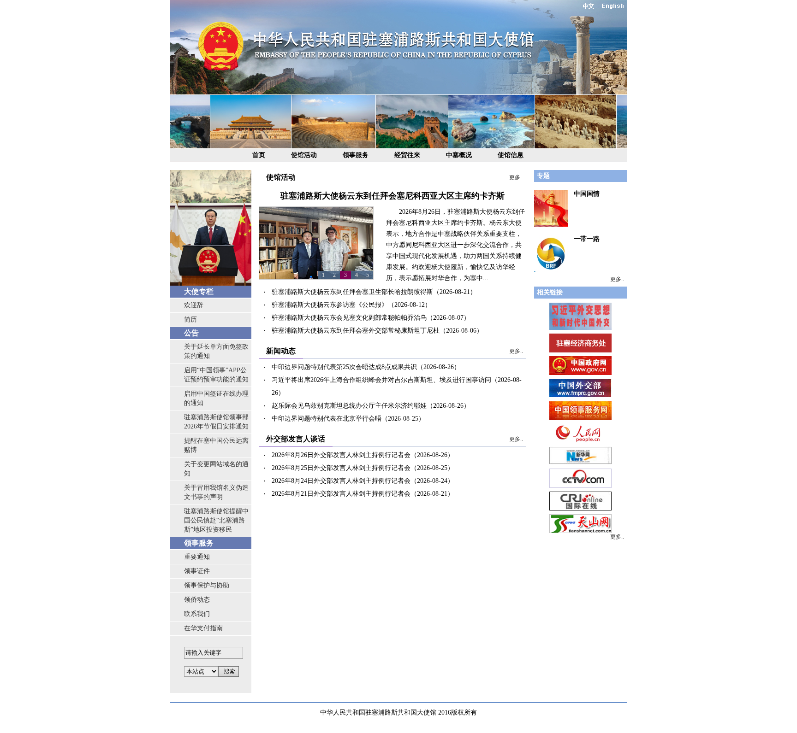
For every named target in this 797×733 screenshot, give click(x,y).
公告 (191, 333)
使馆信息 (510, 155)
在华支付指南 (203, 628)
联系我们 (197, 613)
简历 (190, 319)
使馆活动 (304, 155)
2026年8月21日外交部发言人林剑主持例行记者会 (341, 493)
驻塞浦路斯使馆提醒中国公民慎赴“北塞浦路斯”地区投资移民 (216, 520)
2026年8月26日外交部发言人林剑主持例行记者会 (341, 455)
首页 (258, 155)
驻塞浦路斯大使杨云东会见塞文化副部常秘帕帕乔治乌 (349, 317)
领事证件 (197, 571)
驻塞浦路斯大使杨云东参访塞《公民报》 (330, 304)
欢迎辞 (193, 305)
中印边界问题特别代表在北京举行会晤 (326, 418)
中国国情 (587, 193)
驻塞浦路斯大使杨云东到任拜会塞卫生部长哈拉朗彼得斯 (352, 291)
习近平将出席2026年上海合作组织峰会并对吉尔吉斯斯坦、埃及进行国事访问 (381, 379)
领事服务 (356, 155)
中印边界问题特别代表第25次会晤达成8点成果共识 (344, 367)
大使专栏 (199, 291)
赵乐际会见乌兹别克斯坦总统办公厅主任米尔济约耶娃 (349, 405)
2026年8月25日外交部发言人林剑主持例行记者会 (341, 467)
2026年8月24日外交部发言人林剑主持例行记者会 (341, 480)
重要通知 (197, 556)
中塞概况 (459, 155)
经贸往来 (407, 155)
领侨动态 (197, 599)
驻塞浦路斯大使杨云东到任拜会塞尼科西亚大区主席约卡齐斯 (392, 195)
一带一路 (587, 238)
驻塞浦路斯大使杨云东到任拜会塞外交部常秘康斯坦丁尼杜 (356, 330)
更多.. (516, 177)
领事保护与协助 (206, 585)
